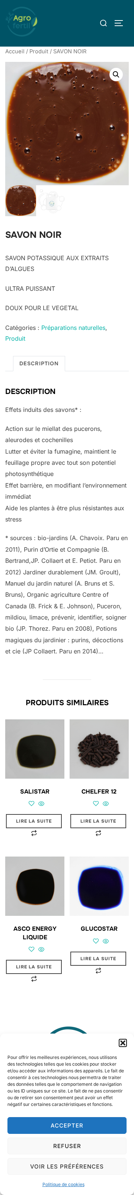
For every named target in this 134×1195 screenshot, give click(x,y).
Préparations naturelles (73, 327)
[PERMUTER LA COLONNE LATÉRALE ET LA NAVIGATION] (121, 23)
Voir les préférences (67, 1166)
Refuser (67, 1146)
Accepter (67, 1125)
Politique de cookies (63, 1184)
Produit (38, 51)
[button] (123, 1043)
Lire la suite (34, 821)
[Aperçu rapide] (40, 804)
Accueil (15, 51)
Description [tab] (39, 363)
